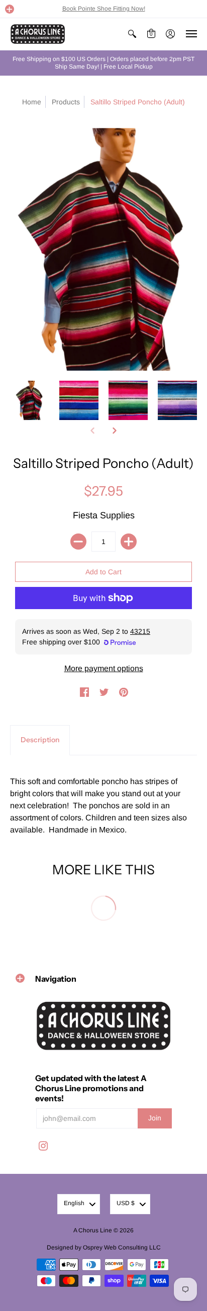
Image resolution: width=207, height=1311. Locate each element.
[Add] (129, 541)
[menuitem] (132, 34)
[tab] (40, 740)
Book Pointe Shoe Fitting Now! (103, 8)
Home (31, 102)
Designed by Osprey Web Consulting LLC (104, 1247)
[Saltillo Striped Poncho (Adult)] (29, 400)
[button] (9, 9)
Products (66, 102)
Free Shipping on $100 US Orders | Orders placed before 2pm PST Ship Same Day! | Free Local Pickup (103, 62)
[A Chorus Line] (37, 34)
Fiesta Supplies (104, 515)
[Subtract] (78, 541)
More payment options (103, 668)
